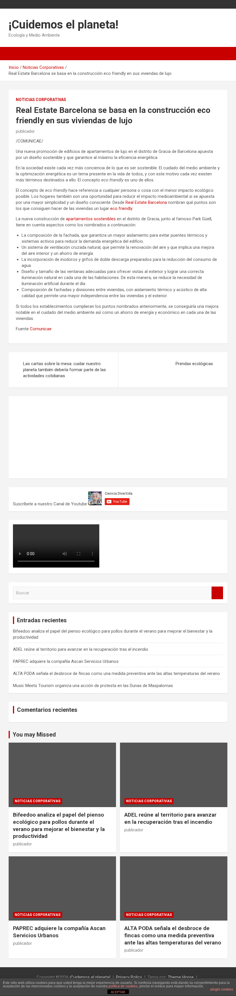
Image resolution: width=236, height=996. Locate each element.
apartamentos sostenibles (91, 218)
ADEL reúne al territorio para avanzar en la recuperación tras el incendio (80, 649)
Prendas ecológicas (194, 363)
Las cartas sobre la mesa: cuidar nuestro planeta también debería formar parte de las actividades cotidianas (64, 369)
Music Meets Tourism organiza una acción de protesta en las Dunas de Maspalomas (93, 685)
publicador (25, 131)
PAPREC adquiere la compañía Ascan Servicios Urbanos (66, 661)
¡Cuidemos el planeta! (63, 24)
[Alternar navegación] (16, 53)
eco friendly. (121, 208)
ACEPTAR (118, 992)
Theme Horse (181, 977)
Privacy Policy (129, 977)
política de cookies (123, 986)
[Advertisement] (56, 437)
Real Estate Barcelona (146, 202)
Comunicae (41, 328)
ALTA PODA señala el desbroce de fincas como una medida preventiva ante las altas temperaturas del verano (116, 673)
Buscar (217, 593)
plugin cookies (221, 989)
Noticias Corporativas (41, 99)
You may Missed (34, 734)
